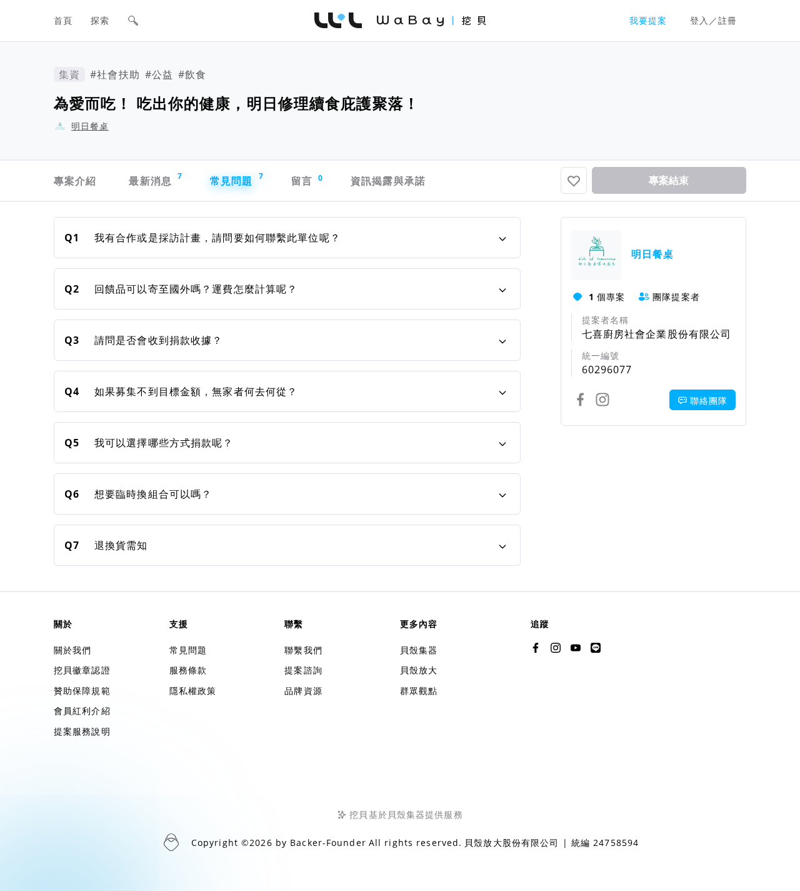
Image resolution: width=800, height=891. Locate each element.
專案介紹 (75, 181)
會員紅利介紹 (82, 711)
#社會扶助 (115, 74)
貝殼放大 (419, 670)
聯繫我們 (303, 650)
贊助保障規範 (82, 691)
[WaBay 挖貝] (576, 648)
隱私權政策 (193, 691)
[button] (133, 21)
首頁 (63, 20)
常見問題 (237, 179)
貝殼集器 (419, 650)
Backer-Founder (328, 842)
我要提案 (648, 20)
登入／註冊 (714, 20)
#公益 (159, 74)
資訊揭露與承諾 (388, 181)
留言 (307, 180)
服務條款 (188, 670)
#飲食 (192, 74)
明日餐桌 (90, 126)
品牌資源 (303, 691)
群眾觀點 (419, 691)
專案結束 (669, 180)
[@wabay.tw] (536, 648)
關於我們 (72, 650)
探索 (100, 20)
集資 (69, 74)
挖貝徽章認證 (82, 670)
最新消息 (155, 179)
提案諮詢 (303, 670)
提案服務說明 (82, 731)
